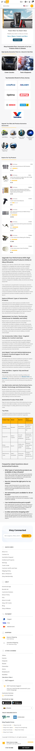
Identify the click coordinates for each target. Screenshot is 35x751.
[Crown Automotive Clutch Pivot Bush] (5, 249)
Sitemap (4, 563)
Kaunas (4, 658)
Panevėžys (5, 666)
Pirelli (27, 376)
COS (31, 164)
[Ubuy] (6, 2)
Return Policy (6, 595)
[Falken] (24, 85)
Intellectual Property (8, 560)
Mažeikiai (4, 674)
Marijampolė (5, 672)
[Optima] (11, 95)
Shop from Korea (7, 730)
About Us (4, 552)
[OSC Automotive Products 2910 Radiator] (5, 167)
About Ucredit (6, 600)
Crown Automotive (30, 198)
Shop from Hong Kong (21, 727)
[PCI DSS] (6, 717)
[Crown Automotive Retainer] (5, 201)
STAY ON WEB (9, 748)
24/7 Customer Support (14, 686)
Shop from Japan (8, 727)
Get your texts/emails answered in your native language (18, 689)
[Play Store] (17, 703)
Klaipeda (4, 661)
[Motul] (24, 95)
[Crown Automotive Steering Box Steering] (5, 238)
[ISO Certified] (18, 717)
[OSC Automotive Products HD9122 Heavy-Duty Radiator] (5, 213)
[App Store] (7, 703)
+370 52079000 (8, 695)
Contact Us (5, 554)
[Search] (31, 6)
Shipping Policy (6, 571)
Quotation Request (7, 557)
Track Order (5, 565)
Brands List (5, 589)
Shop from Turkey (8, 732)
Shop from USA (7, 725)
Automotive (30, 175)
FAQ (3, 597)
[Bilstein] (24, 105)
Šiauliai (4, 663)
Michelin (24, 376)
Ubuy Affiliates (6, 608)
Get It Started (17, 39)
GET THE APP (25, 748)
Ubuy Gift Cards (7, 603)
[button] (22, 2)
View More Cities (7, 677)
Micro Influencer (7, 573)
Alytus (4, 669)
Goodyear (4, 378)
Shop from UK (17, 725)
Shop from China (19, 730)
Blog (3, 606)
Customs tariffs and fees (9, 568)
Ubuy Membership (7, 576)
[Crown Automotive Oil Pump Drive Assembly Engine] (5, 225)
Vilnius (4, 655)
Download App (6, 586)
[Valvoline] (17, 115)
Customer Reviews (7, 592)
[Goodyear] (11, 85)
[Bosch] (11, 105)
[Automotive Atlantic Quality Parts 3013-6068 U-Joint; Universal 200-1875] (5, 178)
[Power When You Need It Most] (17, 18)
